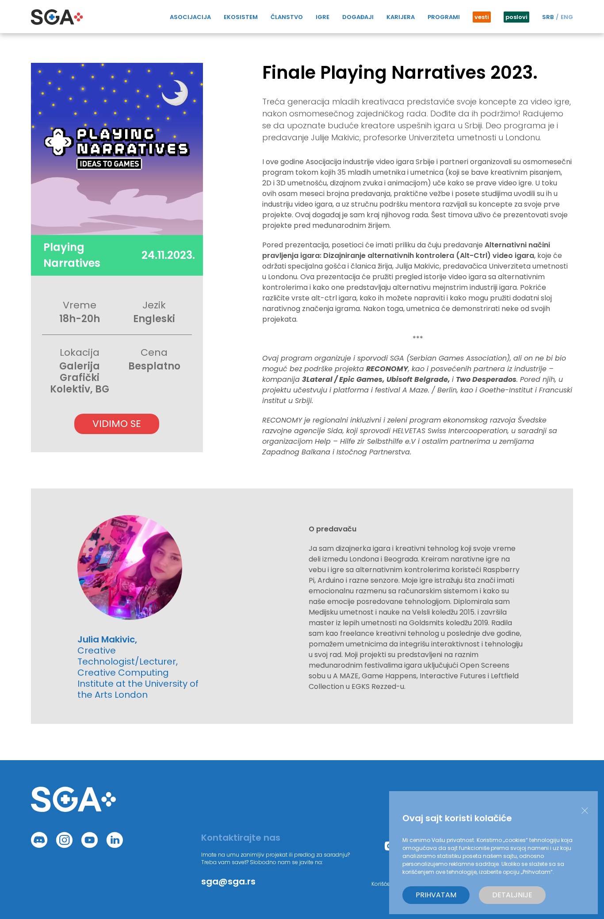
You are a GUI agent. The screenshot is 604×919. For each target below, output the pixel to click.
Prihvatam (436, 895)
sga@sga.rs (228, 881)
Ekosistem (241, 17)
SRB (548, 17)
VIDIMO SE (116, 424)
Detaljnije (512, 895)
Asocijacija (190, 17)
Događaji (358, 17)
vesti (481, 17)
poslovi (516, 17)
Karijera (400, 17)
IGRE (322, 17)
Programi (444, 17)
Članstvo (287, 17)
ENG (567, 17)
